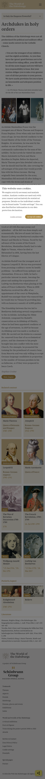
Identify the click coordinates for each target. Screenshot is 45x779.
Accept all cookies (34, 217)
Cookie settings (16, 217)
